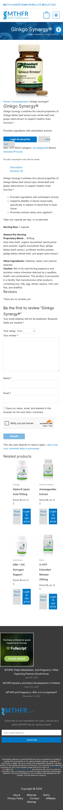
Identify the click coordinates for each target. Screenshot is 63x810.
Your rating (9, 331)
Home (6, 101)
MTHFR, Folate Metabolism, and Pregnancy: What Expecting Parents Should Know (31, 672)
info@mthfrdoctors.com (22, 769)
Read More (17, 513)
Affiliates (51, 798)
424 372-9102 (54, 767)
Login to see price (20, 139)
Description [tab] (16, 167)
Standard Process (13, 151)
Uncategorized (20, 101)
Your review (10, 335)
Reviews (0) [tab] (16, 171)
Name (7, 378)
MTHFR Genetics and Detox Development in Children (31, 683)
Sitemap (31, 801)
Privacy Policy (15, 798)
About (16, 795)
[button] (58, 29)
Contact (34, 798)
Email (7, 393)
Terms (46, 795)
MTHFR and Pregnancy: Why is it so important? (31, 692)
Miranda (31, 795)
